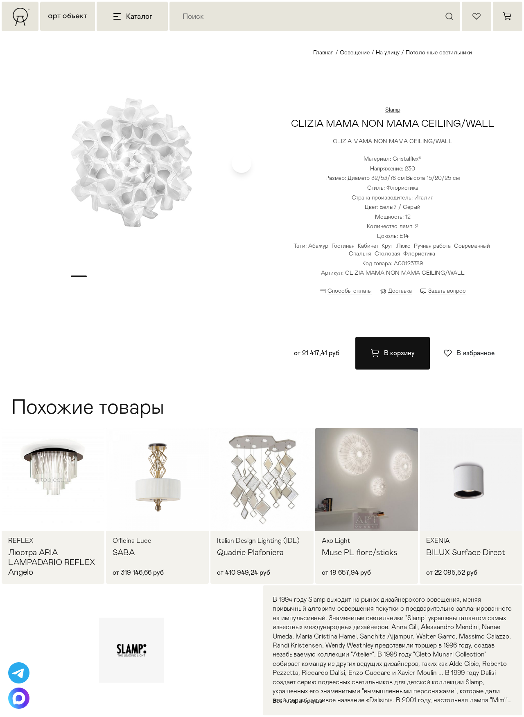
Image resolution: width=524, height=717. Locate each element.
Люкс (403, 245)
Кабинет (368, 245)
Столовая (387, 253)
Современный (472, 245)
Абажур (318, 245)
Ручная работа (432, 245)
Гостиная (343, 245)
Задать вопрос (447, 290)
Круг (387, 245)
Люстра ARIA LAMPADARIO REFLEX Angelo (51, 562)
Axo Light (336, 541)
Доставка (400, 290)
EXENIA (438, 541)
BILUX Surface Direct (465, 552)
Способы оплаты (350, 290)
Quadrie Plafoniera (250, 552)
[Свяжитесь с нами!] (18, 672)
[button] (241, 163)
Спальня (360, 253)
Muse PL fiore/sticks (359, 552)
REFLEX (20, 541)
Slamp (392, 109)
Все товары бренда (297, 700)
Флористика (419, 253)
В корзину (399, 353)
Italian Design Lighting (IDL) (258, 541)
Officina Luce (132, 541)
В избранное (475, 353)
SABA (124, 552)
